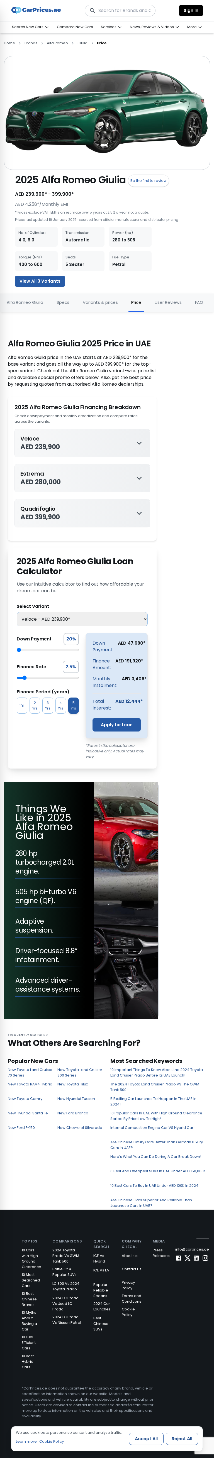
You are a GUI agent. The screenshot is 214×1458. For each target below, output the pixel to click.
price (101, 43)
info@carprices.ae (192, 1249)
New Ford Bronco (72, 1113)
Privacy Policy (128, 1285)
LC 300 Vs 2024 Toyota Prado (65, 1286)
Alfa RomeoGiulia (25, 302)
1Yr (22, 705)
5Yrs (73, 705)
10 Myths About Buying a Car (29, 1321)
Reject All (182, 1438)
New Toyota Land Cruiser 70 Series (30, 1072)
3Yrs (47, 705)
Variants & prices (100, 302)
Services (108, 27)
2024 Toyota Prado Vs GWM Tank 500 (65, 1255)
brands (31, 43)
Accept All (146, 1438)
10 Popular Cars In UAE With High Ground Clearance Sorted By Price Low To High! (156, 1115)
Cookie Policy (128, 1312)
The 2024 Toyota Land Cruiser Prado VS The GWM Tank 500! (154, 1087)
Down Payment (34, 639)
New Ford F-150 (21, 1127)
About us (130, 1255)
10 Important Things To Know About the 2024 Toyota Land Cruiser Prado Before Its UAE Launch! (156, 1072)
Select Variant (33, 606)
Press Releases (161, 1252)
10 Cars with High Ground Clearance (31, 1258)
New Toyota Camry (25, 1098)
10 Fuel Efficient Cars (29, 1342)
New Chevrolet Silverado (79, 1127)
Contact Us (132, 1269)
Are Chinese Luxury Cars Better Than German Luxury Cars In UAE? (156, 1144)
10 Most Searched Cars (31, 1280)
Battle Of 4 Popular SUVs (64, 1271)
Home (9, 43)
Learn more (26, 1441)
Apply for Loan (117, 725)
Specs (63, 302)
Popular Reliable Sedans (100, 1290)
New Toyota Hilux (72, 1084)
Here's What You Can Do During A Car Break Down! (155, 1156)
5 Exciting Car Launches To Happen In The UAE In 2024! (153, 1101)
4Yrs (60, 705)
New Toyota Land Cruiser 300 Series (79, 1072)
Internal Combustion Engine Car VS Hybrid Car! (152, 1127)
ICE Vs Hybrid (99, 1258)
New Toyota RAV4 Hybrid (30, 1084)
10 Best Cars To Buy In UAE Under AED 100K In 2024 (154, 1185)
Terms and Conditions (131, 1298)
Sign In (191, 10)
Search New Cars (27, 27)
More (192, 27)
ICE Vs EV (101, 1270)
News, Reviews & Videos (152, 27)
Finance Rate (31, 667)
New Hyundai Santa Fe (28, 1113)
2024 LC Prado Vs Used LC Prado (65, 1303)
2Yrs (35, 705)
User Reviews (168, 302)
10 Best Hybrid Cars (28, 1361)
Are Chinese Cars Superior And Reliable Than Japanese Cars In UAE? (151, 1202)
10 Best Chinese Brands (29, 1299)
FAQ (199, 302)
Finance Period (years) (43, 692)
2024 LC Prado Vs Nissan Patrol (66, 1319)
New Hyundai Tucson (76, 1098)
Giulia (82, 43)
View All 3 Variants (40, 281)
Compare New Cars (75, 27)
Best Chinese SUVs (100, 1323)
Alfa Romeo (57, 43)
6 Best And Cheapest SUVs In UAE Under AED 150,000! (157, 1171)
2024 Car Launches (102, 1306)
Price (136, 302)
